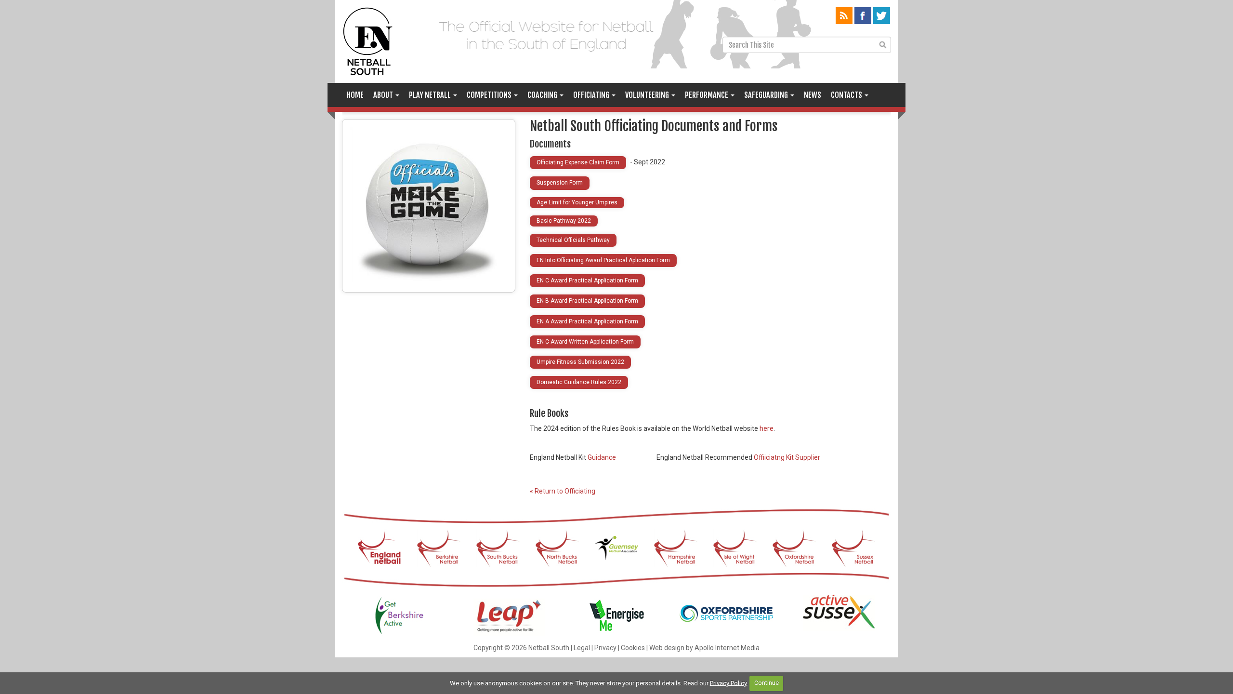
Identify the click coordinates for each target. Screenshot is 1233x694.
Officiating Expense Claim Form (578, 162)
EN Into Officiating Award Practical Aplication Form (603, 260)
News (812, 95)
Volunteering (647, 95)
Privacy (605, 648)
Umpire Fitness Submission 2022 (580, 362)
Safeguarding (766, 95)
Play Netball (430, 95)
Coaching (543, 95)
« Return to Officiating (562, 491)
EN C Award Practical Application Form (587, 280)
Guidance (602, 457)
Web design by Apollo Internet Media (704, 648)
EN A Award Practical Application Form (587, 321)
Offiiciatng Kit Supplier (787, 457)
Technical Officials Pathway (573, 240)
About (383, 95)
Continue (766, 682)
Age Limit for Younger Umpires (577, 202)
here (767, 428)
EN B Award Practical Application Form (587, 300)
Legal (582, 648)
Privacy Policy (728, 682)
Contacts (847, 95)
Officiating (592, 95)
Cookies (633, 648)
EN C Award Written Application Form (585, 341)
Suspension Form (560, 182)
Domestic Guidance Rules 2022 (579, 382)
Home (355, 95)
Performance (707, 95)
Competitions (490, 95)
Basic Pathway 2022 (564, 220)
